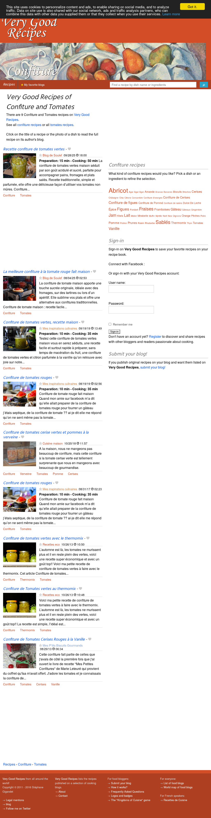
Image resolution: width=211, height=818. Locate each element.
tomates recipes (61, 124)
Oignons (177, 215)
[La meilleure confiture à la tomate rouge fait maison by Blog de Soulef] (19, 287)
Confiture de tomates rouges (27, 378)
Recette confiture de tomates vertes (33, 149)
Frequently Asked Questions (127, 791)
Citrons (127, 197)
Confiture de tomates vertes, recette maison (40, 322)
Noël (165, 215)
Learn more (171, 13)
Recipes (9, 84)
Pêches (195, 215)
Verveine (26, 473)
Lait (127, 215)
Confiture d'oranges (153, 197)
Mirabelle (143, 215)
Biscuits (177, 191)
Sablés (163, 221)
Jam (112, 215)
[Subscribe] (40, 155)
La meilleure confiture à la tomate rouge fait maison (46, 272)
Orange (186, 216)
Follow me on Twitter (18, 808)
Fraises (146, 208)
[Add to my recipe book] (69, 149)
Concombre (137, 197)
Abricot (118, 190)
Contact (63, 796)
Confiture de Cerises (176, 197)
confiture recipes (29, 124)
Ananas (159, 191)
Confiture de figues (123, 202)
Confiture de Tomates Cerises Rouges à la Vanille (44, 639)
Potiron (123, 223)
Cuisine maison (53, 443)
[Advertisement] (52, 236)
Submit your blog (121, 783)
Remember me (122, 324)
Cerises (73, 473)
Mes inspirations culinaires (60, 328)
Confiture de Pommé (150, 203)
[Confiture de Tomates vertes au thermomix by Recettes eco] (19, 605)
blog (8, 804)
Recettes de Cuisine (175, 800)
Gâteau (176, 209)
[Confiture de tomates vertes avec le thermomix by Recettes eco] (19, 554)
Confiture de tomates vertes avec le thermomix (43, 538)
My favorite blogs (34, 85)
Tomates (25, 195)
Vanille (55, 684)
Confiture (9, 195)
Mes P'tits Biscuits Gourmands (63, 645)
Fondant (134, 209)
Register (155, 336)
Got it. (192, 6)
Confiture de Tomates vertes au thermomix (39, 589)
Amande (150, 192)
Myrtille (159, 215)
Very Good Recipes (13, 779)
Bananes (168, 191)
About (62, 791)
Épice (112, 209)
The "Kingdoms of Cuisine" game (130, 800)
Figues (123, 209)
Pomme (58, 473)
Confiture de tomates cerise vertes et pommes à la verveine (45, 434)
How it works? (119, 787)
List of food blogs (174, 783)
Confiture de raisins (173, 203)
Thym (189, 223)
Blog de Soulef (52, 155)
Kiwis (120, 215)
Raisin (141, 223)
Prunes (132, 223)
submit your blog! (152, 367)
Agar (131, 191)
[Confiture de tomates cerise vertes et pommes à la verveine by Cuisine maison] (19, 453)
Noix (170, 215)
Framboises (162, 209)
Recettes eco (51, 544)
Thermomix (27, 579)
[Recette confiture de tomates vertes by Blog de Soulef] (19, 165)
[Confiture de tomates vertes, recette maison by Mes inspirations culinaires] (19, 338)
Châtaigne (113, 197)
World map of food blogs (178, 787)
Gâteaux (186, 209)
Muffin (152, 215)
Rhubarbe (150, 223)
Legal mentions (15, 800)
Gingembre (196, 209)
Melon (134, 215)
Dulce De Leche (192, 202)
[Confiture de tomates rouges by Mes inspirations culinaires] (19, 393)
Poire (203, 215)
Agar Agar (139, 191)
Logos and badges (121, 796)
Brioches (187, 191)
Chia (121, 197)
